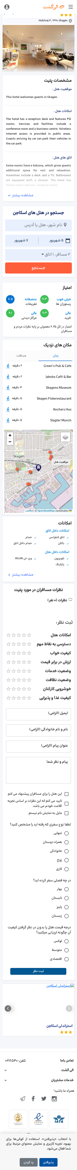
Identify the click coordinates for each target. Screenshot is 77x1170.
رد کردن (29, 1162)
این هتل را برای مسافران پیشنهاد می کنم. (34, 794)
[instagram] (54, 1099)
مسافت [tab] (21, 356)
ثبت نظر (38, 971)
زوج (59, 860)
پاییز (59, 907)
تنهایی (57, 833)
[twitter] (43, 1099)
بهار (59, 889)
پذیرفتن (48, 1162)
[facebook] (33, 1099)
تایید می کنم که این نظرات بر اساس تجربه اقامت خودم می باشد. (34, 804)
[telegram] (22, 1099)
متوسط (57, 950)
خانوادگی (56, 851)
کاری (59, 869)
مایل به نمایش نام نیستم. (45, 813)
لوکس (58, 941)
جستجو (38, 268)
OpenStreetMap (46, 511)
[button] (30, 472)
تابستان (57, 898)
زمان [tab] (56, 356)
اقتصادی (56, 959)
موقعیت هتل (61, 462)
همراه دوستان (52, 842)
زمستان (57, 916)
